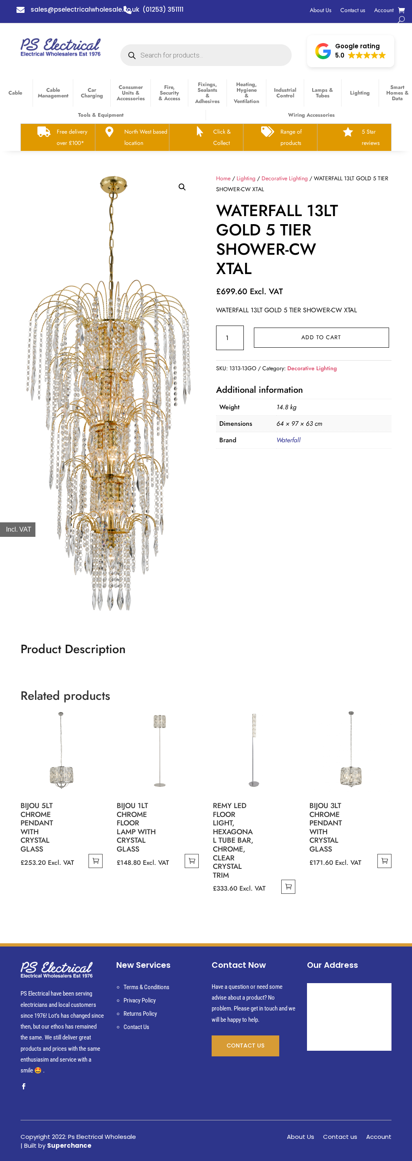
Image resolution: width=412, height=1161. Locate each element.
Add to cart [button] (96, 861)
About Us (321, 10)
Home (223, 178)
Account (383, 10)
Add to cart (321, 337)
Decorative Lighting (285, 178)
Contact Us (136, 1027)
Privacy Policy (140, 1000)
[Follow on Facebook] (23, 1087)
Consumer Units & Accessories (131, 92)
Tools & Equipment (101, 115)
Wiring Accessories (311, 115)
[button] (350, 51)
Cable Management (53, 92)
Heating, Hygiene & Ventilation (246, 92)
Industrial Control (285, 92)
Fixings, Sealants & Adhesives (207, 92)
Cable (15, 93)
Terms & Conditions (146, 987)
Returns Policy (140, 1013)
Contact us (352, 10)
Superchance (69, 1145)
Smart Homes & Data (397, 92)
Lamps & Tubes (322, 92)
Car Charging (92, 92)
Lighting (360, 93)
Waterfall (288, 440)
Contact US (245, 1045)
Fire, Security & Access (169, 92)
